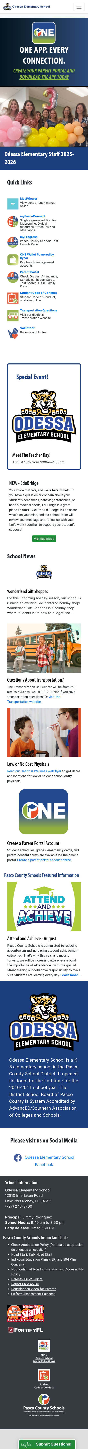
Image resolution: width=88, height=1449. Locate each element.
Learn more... (70, 975)
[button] (47, 1444)
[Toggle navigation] (79, 7)
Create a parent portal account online (44, 860)
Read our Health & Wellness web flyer (34, 771)
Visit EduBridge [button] (44, 538)
